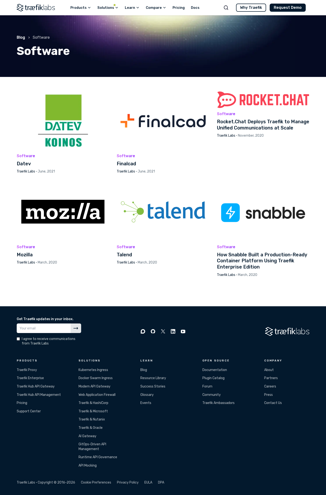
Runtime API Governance (98, 457)
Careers (270, 386)
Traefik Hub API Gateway (36, 386)
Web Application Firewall (97, 395)
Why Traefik (251, 7)
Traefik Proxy (27, 370)
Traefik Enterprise (30, 378)
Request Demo (288, 7)
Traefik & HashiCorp (93, 403)
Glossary (147, 395)
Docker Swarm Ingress (96, 378)
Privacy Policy (128, 482)
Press (268, 395)
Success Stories (152, 386)
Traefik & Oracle (91, 428)
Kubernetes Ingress (93, 370)
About (269, 370)
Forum (207, 386)
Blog (21, 37)
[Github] (153, 331)
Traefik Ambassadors (218, 403)
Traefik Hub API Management (39, 395)
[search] (226, 7)
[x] (163, 331)
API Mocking (88, 465)
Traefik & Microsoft (93, 411)
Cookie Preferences (96, 482)
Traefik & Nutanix (92, 419)
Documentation (214, 370)
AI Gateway (87, 436)
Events (145, 403)
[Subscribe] (76, 328)
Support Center (29, 411)
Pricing (22, 403)
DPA (161, 482)
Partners (271, 378)
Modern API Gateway (94, 386)
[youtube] (183, 331)
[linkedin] (173, 331)
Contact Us (273, 403)
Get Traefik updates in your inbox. (45, 319)
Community (211, 395)
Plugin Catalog (213, 378)
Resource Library (153, 378)
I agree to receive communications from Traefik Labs (48, 341)
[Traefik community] (143, 331)
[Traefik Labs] (36, 7)
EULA (148, 482)
